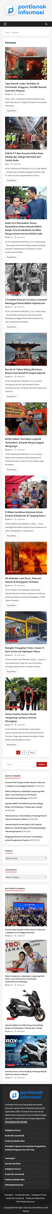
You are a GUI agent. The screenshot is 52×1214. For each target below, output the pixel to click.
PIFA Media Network (14, 1185)
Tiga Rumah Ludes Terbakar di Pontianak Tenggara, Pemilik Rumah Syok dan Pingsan (26, 63)
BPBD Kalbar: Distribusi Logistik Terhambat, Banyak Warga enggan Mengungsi (26, 418)
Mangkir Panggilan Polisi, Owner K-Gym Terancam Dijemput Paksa (26, 627)
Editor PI (10, 94)
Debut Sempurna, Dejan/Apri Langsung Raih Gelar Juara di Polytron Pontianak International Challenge (24, 794)
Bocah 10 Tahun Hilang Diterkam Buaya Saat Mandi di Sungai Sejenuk (26, 349)
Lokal (9, 77)
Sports (21, 969)
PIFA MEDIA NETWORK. (16, 1121)
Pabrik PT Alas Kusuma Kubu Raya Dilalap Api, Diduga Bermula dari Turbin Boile (26, 133)
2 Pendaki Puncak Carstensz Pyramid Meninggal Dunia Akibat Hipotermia (26, 279)
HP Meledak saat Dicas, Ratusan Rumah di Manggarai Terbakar (26, 558)
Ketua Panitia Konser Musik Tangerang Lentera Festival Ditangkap (26, 693)
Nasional (10, 216)
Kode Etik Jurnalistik (14, 1135)
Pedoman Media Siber (15, 1141)
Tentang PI (10, 1158)
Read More (12, 111)
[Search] (46, 24)
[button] (5, 24)
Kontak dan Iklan (13, 1163)
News (15, 77)
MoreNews (38, 1207)
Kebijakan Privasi (13, 1130)
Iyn (8, 164)
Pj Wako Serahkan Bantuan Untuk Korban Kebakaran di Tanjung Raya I (26, 492)
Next (32, 752)
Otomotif (11, 1019)
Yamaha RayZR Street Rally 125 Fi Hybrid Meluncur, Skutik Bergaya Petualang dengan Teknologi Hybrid (25, 827)
